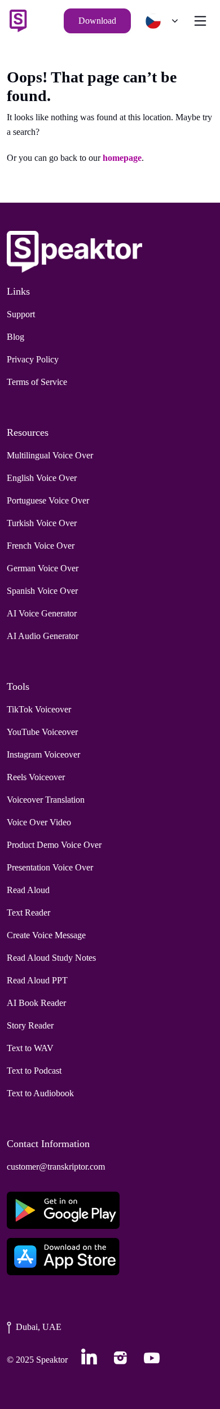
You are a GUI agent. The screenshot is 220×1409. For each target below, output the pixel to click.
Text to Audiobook (40, 1093)
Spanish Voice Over (42, 591)
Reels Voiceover (36, 777)
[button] (159, 21)
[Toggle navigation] (200, 21)
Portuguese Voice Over (48, 500)
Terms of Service (37, 382)
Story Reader (30, 1025)
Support (21, 314)
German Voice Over (42, 568)
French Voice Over (40, 545)
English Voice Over (42, 478)
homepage (122, 158)
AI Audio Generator (42, 636)
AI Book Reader (36, 1003)
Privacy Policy (33, 359)
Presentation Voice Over (50, 867)
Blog (15, 337)
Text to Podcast (34, 1070)
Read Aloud (28, 890)
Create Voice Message (46, 935)
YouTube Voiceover (42, 732)
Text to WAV (30, 1048)
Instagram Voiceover (43, 754)
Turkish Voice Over (42, 523)
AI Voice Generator (42, 613)
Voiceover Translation (46, 799)
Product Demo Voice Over (54, 845)
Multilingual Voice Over (50, 455)
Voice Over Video (39, 822)
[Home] (18, 21)
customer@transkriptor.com (56, 1166)
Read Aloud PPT (37, 980)
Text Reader (28, 912)
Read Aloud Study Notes (51, 957)
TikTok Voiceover (39, 709)
